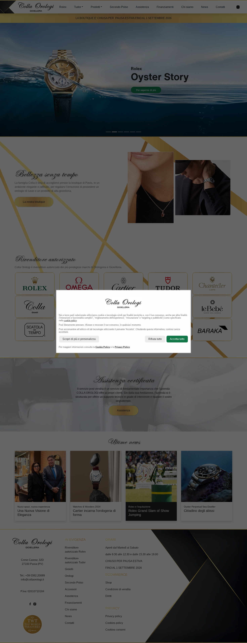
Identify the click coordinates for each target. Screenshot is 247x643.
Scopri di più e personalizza (79, 339)
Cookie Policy (102, 347)
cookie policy (70, 320)
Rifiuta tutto (155, 339)
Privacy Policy (122, 347)
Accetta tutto (177, 339)
